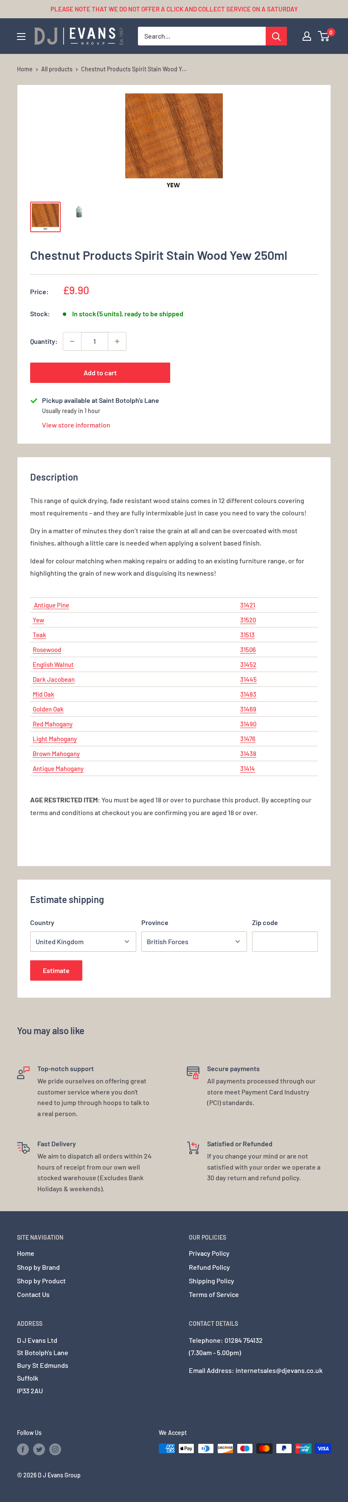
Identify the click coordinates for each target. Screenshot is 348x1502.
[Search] (276, 36)
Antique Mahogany (58, 768)
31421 (247, 605)
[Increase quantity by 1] (117, 341)
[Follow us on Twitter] (39, 1449)
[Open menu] (21, 36)
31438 (248, 753)
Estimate (56, 970)
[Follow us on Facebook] (23, 1449)
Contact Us (33, 1294)
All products (57, 69)
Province (154, 922)
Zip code (265, 922)
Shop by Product (41, 1281)
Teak (39, 634)
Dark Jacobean (54, 679)
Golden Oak (48, 709)
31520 (248, 620)
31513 (247, 634)
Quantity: (44, 341)
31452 (248, 664)
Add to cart (100, 372)
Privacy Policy (209, 1253)
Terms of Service (214, 1294)
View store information (76, 425)
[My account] (307, 36)
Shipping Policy (211, 1281)
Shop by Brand (38, 1267)
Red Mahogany (53, 724)
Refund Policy (209, 1267)
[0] (324, 36)
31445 (248, 679)
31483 (248, 694)
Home (25, 69)
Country (42, 922)
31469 (248, 709)
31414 (247, 768)
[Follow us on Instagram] (55, 1449)
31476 (247, 739)
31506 (248, 649)
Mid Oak (43, 694)
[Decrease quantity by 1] (72, 341)
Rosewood (47, 649)
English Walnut (53, 664)
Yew (38, 620)
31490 (248, 724)
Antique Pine (51, 605)
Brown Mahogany (56, 753)
